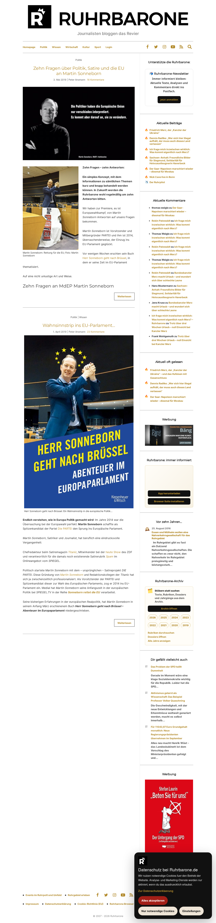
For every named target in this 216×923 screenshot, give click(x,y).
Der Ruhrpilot (157, 182)
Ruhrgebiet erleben (79, 895)
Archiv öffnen (169, 608)
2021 (164, 625)
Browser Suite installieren (169, 501)
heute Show (113, 552)
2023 (185, 617)
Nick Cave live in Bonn (162, 177)
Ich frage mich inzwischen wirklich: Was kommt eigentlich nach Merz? (170, 151)
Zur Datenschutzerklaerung (155, 891)
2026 (152, 617)
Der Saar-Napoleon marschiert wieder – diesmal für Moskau (171, 170)
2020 (174, 625)
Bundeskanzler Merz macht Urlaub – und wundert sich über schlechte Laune (172, 276)
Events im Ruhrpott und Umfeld (44, 895)
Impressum (32, 903)
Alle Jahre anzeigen (159, 640)
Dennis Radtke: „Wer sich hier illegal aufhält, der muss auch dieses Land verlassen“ (170, 141)
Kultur (86, 47)
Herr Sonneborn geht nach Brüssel (104, 258)
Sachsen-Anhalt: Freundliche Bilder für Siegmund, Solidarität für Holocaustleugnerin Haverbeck (170, 160)
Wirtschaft (71, 47)
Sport (97, 47)
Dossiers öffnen (157, 636)
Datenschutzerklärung (58, 903)
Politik (43, 47)
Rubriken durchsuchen (161, 632)
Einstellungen (191, 911)
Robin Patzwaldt (161, 220)
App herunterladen (169, 493)
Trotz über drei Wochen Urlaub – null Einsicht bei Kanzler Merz (171, 327)
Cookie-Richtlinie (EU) (90, 903)
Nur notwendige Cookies (157, 911)
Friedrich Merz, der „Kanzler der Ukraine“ (168, 131)
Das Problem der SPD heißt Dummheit (166, 668)
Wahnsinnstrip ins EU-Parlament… (79, 325)
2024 (174, 617)
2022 (153, 625)
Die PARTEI (65, 528)
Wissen (56, 47)
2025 (163, 617)
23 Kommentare (95, 331)
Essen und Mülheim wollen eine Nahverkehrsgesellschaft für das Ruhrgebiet (171, 535)
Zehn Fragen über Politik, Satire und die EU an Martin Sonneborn (78, 71)
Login (109, 47)
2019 (186, 625)
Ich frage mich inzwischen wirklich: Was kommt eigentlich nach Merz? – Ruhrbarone (172, 319)
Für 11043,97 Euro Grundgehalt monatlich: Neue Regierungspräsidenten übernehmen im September (169, 732)
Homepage (29, 47)
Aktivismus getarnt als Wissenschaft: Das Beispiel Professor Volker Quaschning (168, 697)
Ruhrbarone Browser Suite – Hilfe (129, 903)
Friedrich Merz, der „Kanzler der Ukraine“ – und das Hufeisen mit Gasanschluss (168, 374)
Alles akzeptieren (153, 900)
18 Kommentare (95, 79)
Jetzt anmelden (169, 99)
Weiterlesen (124, 296)
